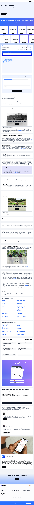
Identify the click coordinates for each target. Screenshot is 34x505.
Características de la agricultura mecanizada (8, 60)
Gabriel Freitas (30, 47)
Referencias (4, 65)
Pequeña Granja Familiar (20, 334)
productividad (28, 96)
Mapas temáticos (4, 306)
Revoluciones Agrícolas (20, 330)
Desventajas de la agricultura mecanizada (8, 63)
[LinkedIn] (20, 497)
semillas (4, 149)
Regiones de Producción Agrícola (6, 324)
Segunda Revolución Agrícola (21, 331)
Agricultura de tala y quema (5, 327)
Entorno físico (4, 300)
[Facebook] (13, 497)
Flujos (18, 301)
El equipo (2, 494)
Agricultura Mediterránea (20, 324)
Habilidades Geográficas (20, 307)
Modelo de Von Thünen (5, 325)
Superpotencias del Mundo (21, 306)
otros (31, 139)
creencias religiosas (15, 278)
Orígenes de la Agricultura (20, 327)
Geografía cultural (19, 303)
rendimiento (20, 148)
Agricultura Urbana (4, 330)
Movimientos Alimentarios (5, 328)
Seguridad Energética (20, 312)
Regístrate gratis (17, 24)
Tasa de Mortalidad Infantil (21, 300)
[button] (1, 16)
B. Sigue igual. (5, 84)
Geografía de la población (5, 317)
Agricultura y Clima (4, 334)
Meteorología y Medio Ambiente (21, 316)
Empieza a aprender (28, 339)
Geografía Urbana (19, 309)
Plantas (27, 247)
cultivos (8, 110)
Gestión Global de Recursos (21, 304)
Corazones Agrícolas (20, 328)
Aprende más (4, 467)
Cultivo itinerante (19, 325)
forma (23, 136)
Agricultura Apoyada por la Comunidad (7, 331)
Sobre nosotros (3, 493)
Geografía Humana (4, 301)
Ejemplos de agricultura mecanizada (7, 62)
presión (17, 279)
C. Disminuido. (5, 86)
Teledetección (4, 307)
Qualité (20, 47)
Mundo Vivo (19, 310)
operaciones (17, 170)
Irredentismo (3, 304)
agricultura (3, 97)
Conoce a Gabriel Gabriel (6, 432)
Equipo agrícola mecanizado (6, 61)
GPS (2, 310)
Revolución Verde (3, 9)
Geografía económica (5, 316)
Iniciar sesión (19, 384)
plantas (2, 267)
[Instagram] (15, 497)
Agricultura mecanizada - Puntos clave (7, 64)
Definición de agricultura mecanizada (7, 59)
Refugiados (3, 312)
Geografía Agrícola (19, 313)
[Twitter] (18, 497)
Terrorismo (3, 303)
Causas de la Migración (5, 313)
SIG (2, 309)
